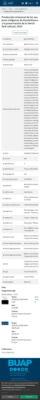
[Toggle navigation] (37, 3)
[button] (26, 3)
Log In (30, 3)
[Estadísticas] (22, 3)
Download (36, 299)
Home (4, 9)
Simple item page (20, 32)
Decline (10, 397)
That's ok (29, 397)
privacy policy (25, 390)
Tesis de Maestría (21, 9)
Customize (4, 392)
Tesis (10, 9)
